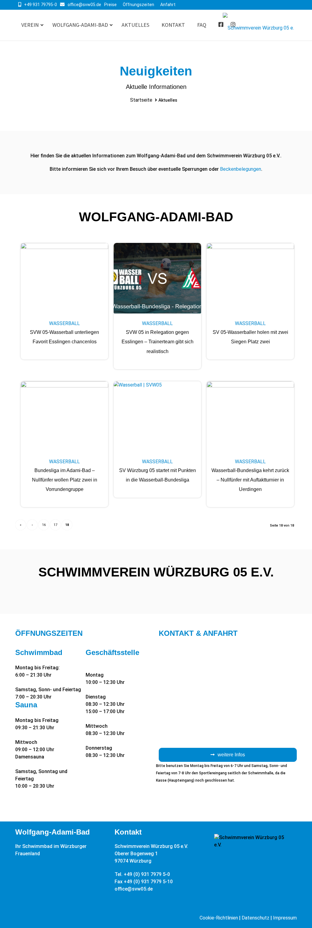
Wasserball (64, 323)
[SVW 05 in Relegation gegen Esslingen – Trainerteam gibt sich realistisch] (157, 278)
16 (44, 525)
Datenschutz (255, 918)
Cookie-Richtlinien (219, 918)
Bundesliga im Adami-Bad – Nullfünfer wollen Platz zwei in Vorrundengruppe (64, 480)
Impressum (285, 918)
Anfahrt (168, 4)
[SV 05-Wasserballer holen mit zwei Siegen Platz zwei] (250, 278)
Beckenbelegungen (240, 169)
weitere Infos (231, 754)
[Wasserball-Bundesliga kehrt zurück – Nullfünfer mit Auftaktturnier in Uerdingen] (250, 416)
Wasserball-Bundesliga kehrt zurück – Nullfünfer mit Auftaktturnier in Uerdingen (250, 480)
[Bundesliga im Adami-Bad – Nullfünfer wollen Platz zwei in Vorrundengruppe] (64, 416)
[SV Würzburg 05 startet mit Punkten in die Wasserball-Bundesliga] (157, 416)
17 (55, 525)
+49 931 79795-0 (40, 4)
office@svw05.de (84, 4)
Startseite (141, 100)
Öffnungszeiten (138, 4)
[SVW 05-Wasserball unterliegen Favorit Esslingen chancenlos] (64, 278)
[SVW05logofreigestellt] (260, 25)
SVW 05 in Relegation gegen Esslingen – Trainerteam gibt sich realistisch (157, 342)
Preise (110, 4)
